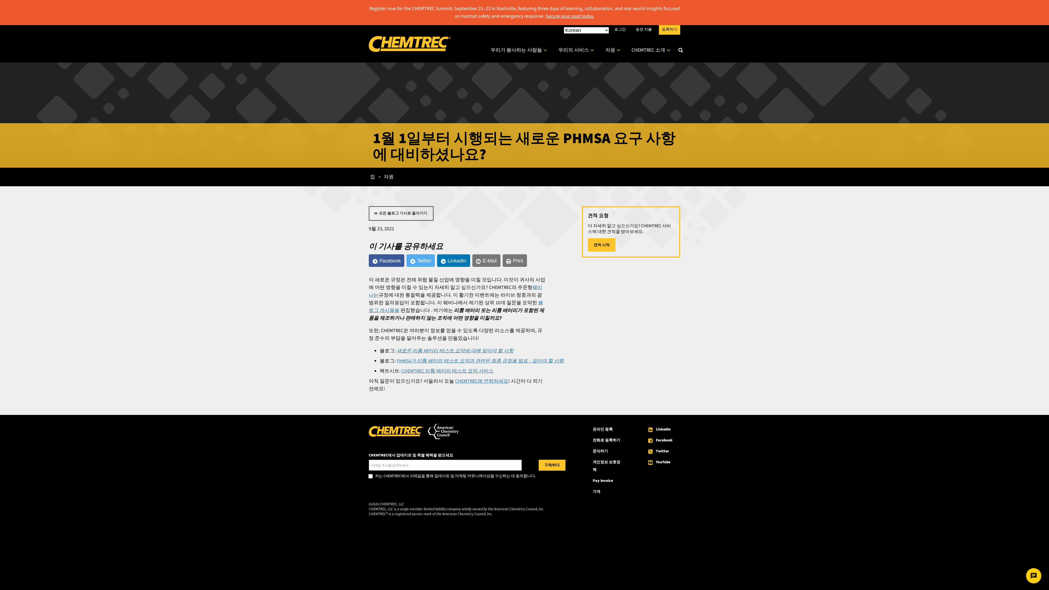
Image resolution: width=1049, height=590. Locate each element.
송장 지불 (644, 29)
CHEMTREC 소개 (648, 50)
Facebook (664, 440)
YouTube (663, 462)
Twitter (662, 451)
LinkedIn (663, 429)
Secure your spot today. (570, 16)
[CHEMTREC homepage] (410, 50)
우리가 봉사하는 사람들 (516, 50)
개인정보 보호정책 (606, 466)
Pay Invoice (603, 480)
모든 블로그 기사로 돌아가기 (403, 213)
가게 (596, 491)
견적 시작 (602, 245)
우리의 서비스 (573, 50)
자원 (610, 50)
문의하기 (600, 451)
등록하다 (669, 29)
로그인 (620, 29)
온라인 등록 (603, 429)
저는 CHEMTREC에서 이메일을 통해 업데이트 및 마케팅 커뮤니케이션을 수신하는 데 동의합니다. (455, 476)
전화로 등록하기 (606, 440)
